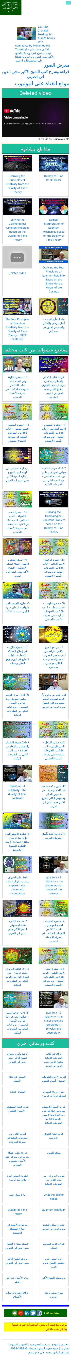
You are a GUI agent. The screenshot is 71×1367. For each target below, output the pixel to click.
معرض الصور (56, 54)
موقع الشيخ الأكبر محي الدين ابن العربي (11, 7)
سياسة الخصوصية (40, 1333)
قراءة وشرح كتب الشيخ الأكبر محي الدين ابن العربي (35, 62)
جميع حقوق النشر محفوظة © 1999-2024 (34, 1337)
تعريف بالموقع (60, 1333)
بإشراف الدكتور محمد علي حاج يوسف (48, 1341)
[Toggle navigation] (68, 2)
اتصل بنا (65, 1337)
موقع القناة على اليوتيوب (42, 72)
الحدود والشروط (18, 1333)
